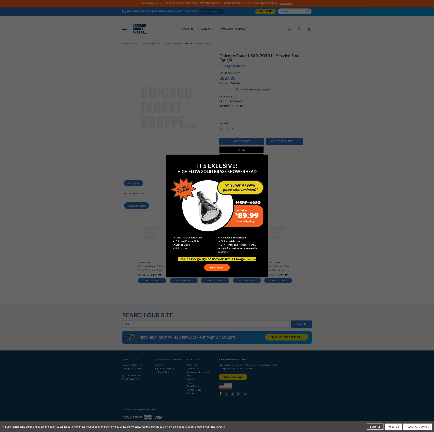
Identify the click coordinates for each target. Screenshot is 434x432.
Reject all (393, 426)
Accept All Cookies (417, 426)
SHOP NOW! (217, 267)
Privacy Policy (217, 426)
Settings (375, 426)
